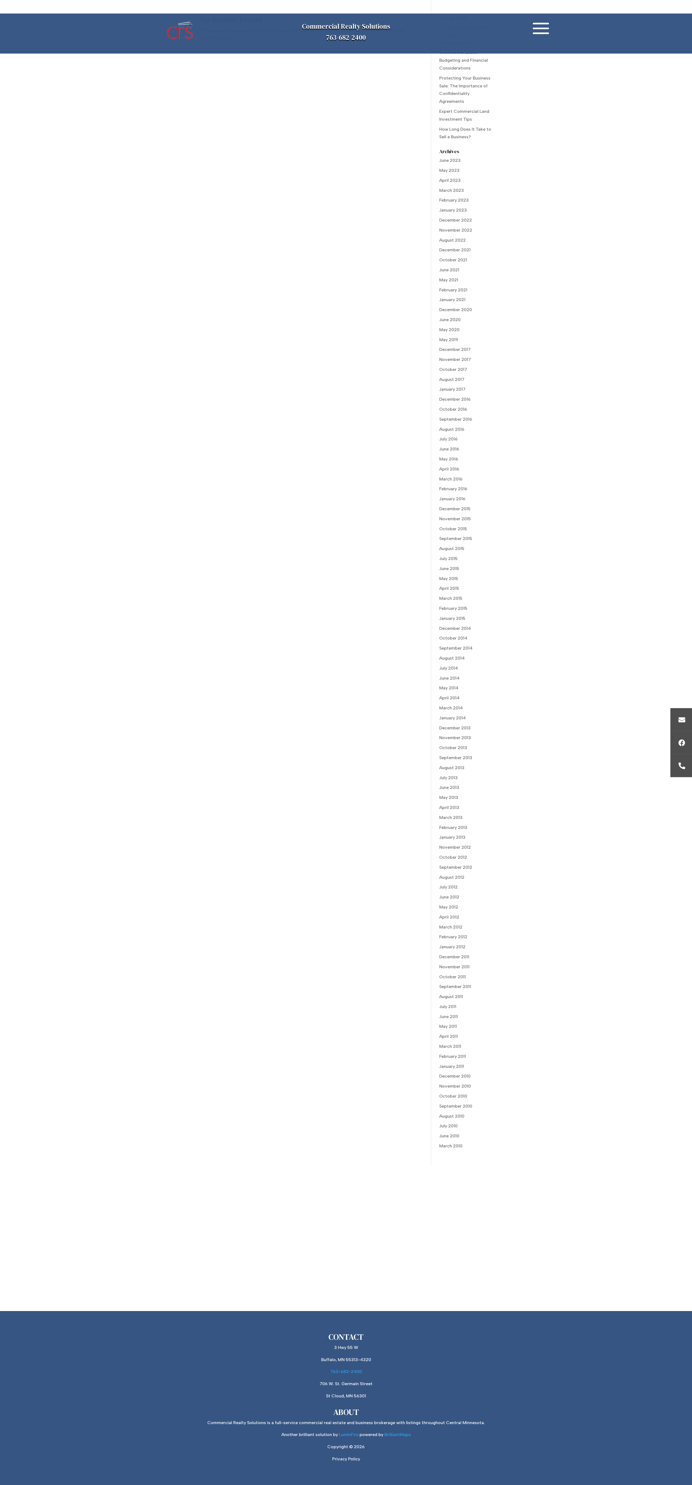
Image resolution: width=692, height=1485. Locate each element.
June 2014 (449, 678)
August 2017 (451, 379)
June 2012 (449, 897)
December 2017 (455, 349)
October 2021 (453, 259)
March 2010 (451, 1145)
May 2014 (448, 687)
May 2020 (449, 329)
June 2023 (450, 160)
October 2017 (453, 369)
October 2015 (453, 528)
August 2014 (452, 658)
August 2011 (451, 996)
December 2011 (454, 956)
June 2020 (450, 319)
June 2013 (449, 787)
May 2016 (448, 459)
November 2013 (455, 737)
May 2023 (449, 170)
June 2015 (449, 568)
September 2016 (455, 419)
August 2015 (451, 548)
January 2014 (452, 717)
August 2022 (452, 240)
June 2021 (449, 269)
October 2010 (453, 1096)
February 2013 (453, 827)
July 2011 (447, 1006)
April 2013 (449, 807)
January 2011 (451, 1066)
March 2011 (450, 1046)
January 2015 (452, 618)
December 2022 (455, 220)
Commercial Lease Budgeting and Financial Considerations (463, 60)
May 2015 (448, 578)
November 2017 (455, 359)
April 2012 (449, 917)
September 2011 (455, 986)
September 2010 (455, 1106)
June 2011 (448, 1016)
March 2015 (451, 598)
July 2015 (448, 558)
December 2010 (455, 1076)
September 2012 (455, 867)
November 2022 (455, 230)
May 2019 (448, 339)
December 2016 (455, 399)
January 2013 (452, 837)
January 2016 (452, 498)
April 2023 (450, 180)
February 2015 (453, 608)
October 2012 (453, 857)
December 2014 (455, 628)
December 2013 (455, 727)
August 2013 (451, 767)
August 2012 (451, 877)
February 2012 (453, 936)
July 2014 (448, 668)
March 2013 (451, 817)
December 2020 (455, 309)
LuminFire (348, 1434)
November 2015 (455, 518)
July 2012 (448, 887)
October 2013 (453, 747)
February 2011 (452, 1056)
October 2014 (453, 638)
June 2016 (449, 449)
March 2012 (451, 927)
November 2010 (455, 1086)
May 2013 (448, 797)
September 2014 (456, 648)
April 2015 (449, 588)
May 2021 (448, 279)
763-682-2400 (346, 37)
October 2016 (453, 409)
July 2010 (448, 1125)
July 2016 (448, 439)
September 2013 (455, 757)
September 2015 (455, 538)
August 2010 (451, 1116)
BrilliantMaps (397, 1434)
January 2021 (452, 299)
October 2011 (452, 976)
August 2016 (451, 429)
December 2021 (455, 249)
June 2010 (449, 1135)
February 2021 (453, 289)
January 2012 (452, 946)
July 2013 (448, 777)
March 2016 (451, 479)
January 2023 (453, 210)
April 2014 (449, 697)
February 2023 (454, 200)
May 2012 (448, 907)
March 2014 (451, 707)
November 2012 (455, 847)
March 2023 (451, 190)
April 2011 (448, 1036)
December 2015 (455, 508)
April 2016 (449, 469)
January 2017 (452, 389)
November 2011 (454, 966)
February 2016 (453, 488)
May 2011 (448, 1026)
